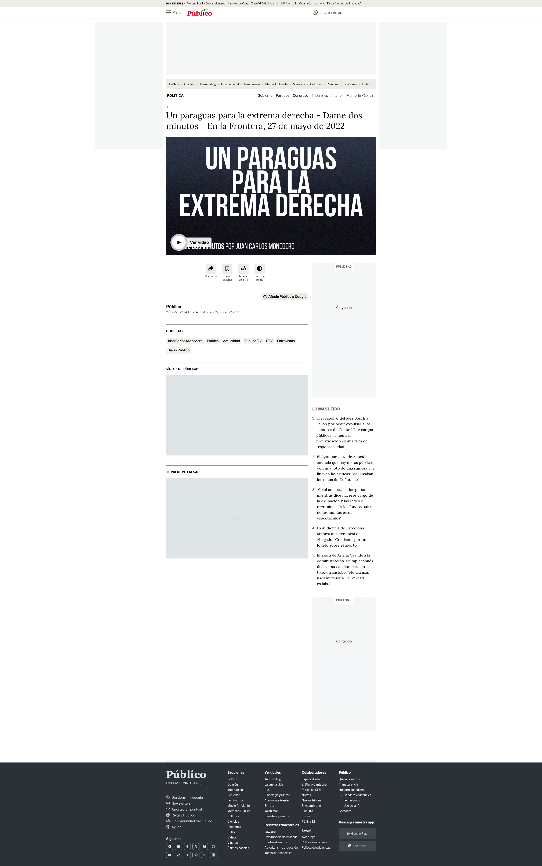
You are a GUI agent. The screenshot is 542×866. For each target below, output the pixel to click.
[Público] (199, 13)
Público (173, 306)
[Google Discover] (178, 846)
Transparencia (348, 784)
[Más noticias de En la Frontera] (167, 107)
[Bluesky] (204, 846)
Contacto (345, 811)
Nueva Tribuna (312, 800)
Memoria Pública (359, 96)
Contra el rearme (275, 842)
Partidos (282, 96)
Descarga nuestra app (356, 822)
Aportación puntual (186, 809)
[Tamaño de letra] (243, 269)
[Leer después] (227, 269)
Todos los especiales (278, 853)
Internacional (230, 84)
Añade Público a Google (287, 297)
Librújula (307, 811)
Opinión (189, 84)
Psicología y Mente (277, 795)
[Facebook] (187, 846)
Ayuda (176, 827)
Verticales (272, 773)
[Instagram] (213, 846)
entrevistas (286, 341)
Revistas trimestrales (281, 825)
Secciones (235, 773)
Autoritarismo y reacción (281, 847)
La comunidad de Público (192, 821)
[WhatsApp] (204, 855)
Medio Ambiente (276, 84)
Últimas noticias (238, 848)
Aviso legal (309, 837)
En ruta (269, 805)
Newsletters (181, 803)
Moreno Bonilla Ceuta (200, 3)
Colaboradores (314, 773)
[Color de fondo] (259, 269)
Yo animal (271, 811)
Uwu (267, 789)
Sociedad (233, 795)
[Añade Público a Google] (169, 846)
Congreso (300, 96)
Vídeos (232, 837)
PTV (269, 341)
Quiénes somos (349, 779)
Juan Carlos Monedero (185, 341)
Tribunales (320, 96)
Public (366, 84)
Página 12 (308, 821)
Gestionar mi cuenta (187, 798)
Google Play (359, 833)
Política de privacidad (316, 847)
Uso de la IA (351, 805)
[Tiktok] (178, 855)
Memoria (299, 84)
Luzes (306, 816)
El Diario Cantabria (314, 784)
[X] (195, 846)
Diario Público (178, 350)
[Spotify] (195, 855)
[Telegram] (187, 855)
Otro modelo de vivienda (280, 837)
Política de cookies (314, 842)
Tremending (208, 84)
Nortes (306, 795)
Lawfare (270, 831)
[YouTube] (169, 855)
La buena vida (273, 784)
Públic (231, 832)
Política (174, 84)
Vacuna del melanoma (312, 3)
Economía (350, 84)
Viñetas (232, 842)
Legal (306, 830)
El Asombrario (311, 805)
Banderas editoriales (357, 795)
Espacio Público (312, 779)
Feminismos (252, 84)
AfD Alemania (288, 3)
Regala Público (183, 815)
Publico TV (253, 341)
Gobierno (265, 96)
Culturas (316, 84)
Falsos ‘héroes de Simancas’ (344, 3)
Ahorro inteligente (276, 800)
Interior (337, 96)
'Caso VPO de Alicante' (265, 3)
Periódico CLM (312, 789)
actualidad (231, 341)
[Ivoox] (213, 855)
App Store (359, 846)
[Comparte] (211, 269)
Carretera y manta (276, 816)
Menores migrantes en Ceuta (231, 3)
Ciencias (332, 84)
